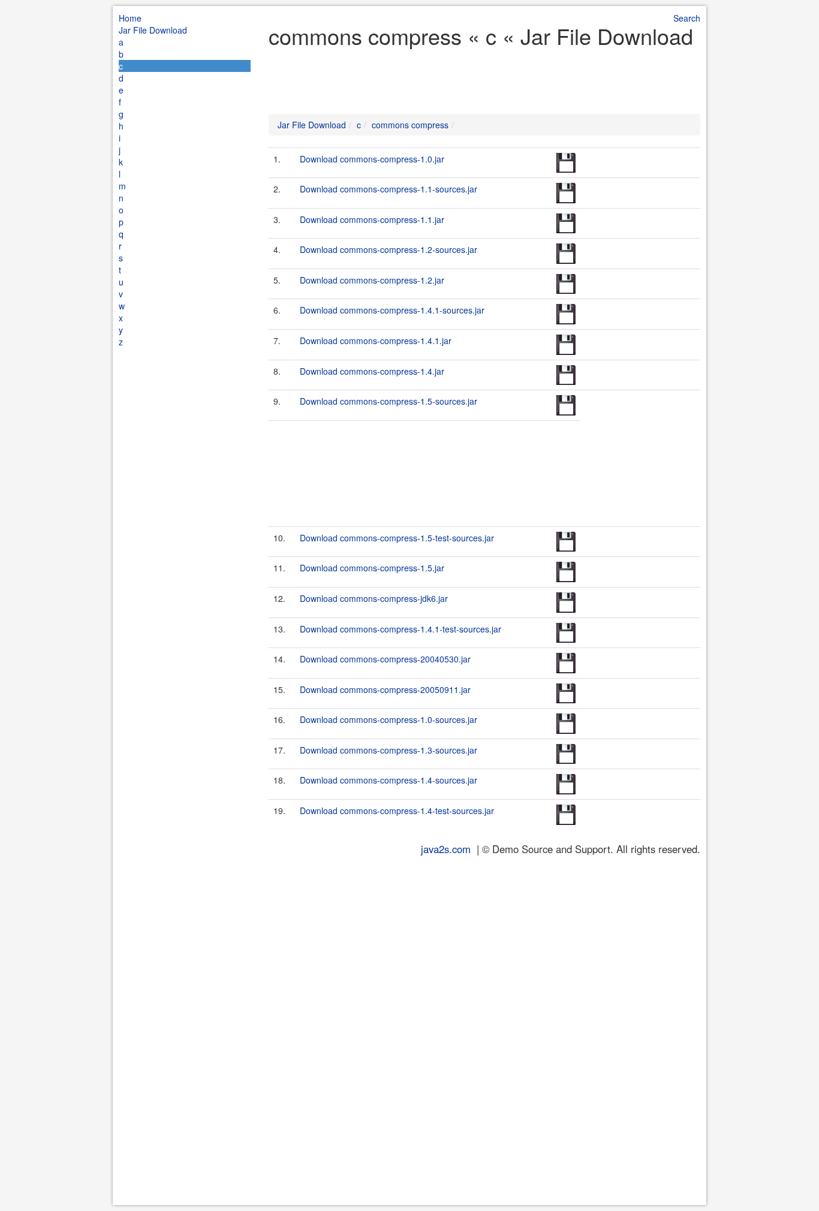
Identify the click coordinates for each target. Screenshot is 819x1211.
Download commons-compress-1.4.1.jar (375, 341)
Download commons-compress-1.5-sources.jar (388, 401)
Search (686, 18)
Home (130, 18)
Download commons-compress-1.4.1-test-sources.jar (400, 629)
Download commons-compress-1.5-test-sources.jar (397, 538)
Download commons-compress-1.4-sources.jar (388, 780)
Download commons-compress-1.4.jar (372, 371)
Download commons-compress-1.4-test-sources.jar (397, 811)
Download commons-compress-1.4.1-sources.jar (392, 310)
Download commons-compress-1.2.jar (372, 280)
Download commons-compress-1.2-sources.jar (388, 249)
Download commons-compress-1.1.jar (372, 219)
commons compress (410, 125)
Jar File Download (153, 30)
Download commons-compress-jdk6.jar (374, 598)
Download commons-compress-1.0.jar (372, 159)
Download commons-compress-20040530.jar (385, 659)
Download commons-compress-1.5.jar (372, 568)
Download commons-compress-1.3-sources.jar (388, 750)
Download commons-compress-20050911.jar (385, 689)
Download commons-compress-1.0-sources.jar (388, 719)
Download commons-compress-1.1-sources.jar (388, 189)
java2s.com (446, 849)
